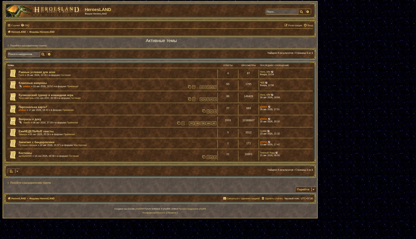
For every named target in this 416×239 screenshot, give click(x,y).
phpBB (138, 209)
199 (202, 123)
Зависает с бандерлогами (36, 142)
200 (208, 123)
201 (214, 123)
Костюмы (25, 153)
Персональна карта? (33, 107)
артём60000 (25, 156)
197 (191, 123)
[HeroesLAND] (44, 10)
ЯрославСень (26, 98)
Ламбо (26, 122)
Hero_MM (265, 71)
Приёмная (72, 86)
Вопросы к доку (30, 119)
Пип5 (21, 75)
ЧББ (262, 82)
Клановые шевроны (33, 83)
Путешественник (28, 145)
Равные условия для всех (37, 72)
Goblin (263, 131)
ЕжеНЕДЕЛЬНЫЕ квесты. (36, 131)
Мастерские (80, 145)
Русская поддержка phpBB (192, 209)
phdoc (27, 86)
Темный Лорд (267, 152)
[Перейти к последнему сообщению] (272, 71)
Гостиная (66, 75)
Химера (23, 134)
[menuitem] (25, 25)
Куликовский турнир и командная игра (46, 95)
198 (197, 123)
